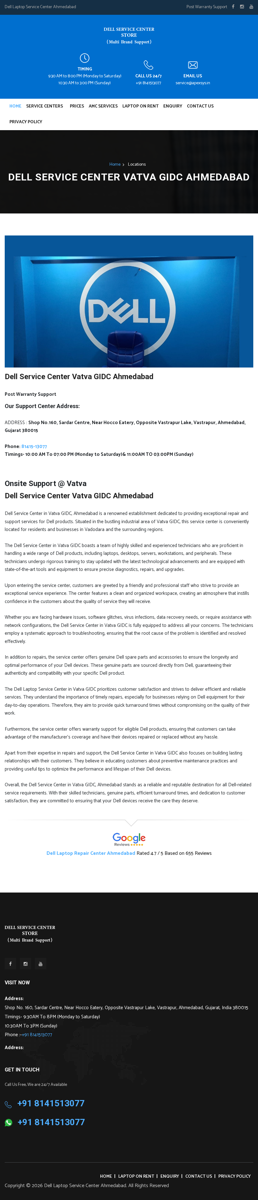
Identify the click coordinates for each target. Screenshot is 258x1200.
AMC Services (103, 106)
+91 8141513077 (148, 83)
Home (15, 106)
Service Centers (44, 106)
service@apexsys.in (193, 83)
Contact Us (200, 106)
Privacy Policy (25, 122)
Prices (77, 106)
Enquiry (172, 106)
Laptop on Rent (140, 106)
